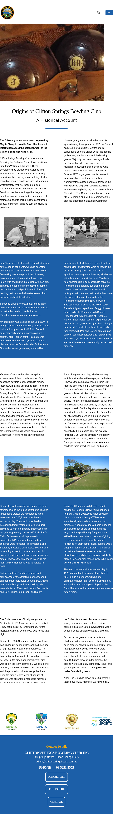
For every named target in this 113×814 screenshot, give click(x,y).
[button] (98, 12)
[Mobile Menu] (109, 12)
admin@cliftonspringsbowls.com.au (56, 761)
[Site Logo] (7, 12)
